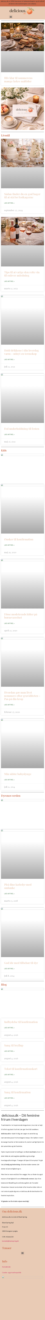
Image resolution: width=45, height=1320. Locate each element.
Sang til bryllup (13, 1045)
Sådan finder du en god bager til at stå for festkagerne (22, 195)
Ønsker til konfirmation (18, 539)
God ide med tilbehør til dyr (21, 963)
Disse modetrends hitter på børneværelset (20, 615)
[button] (11, 16)
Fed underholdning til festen (21, 428)
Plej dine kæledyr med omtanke (18, 886)
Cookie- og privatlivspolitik (11, 1272)
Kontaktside (6, 1267)
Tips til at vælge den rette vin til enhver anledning (22, 273)
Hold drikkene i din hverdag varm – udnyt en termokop (21, 352)
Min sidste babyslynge (17, 774)
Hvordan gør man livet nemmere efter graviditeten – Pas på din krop (22, 696)
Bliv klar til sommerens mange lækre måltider (18, 79)
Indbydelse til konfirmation (21, 1022)
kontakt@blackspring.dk (10, 1241)
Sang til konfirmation (17, 1092)
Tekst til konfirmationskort (20, 1069)
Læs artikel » (9, 203)
